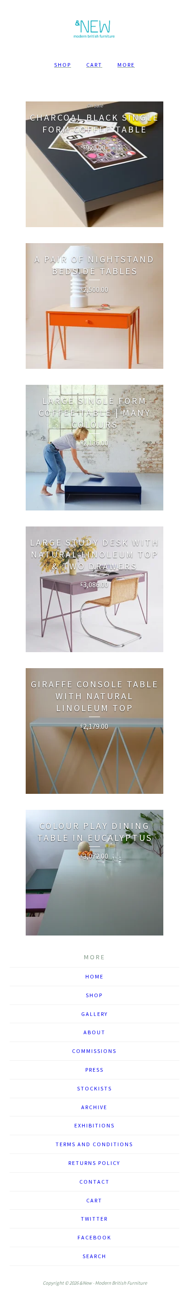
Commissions (94, 1050)
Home (94, 976)
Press (94, 1069)
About (94, 1032)
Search (94, 1256)
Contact (94, 1181)
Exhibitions (94, 1125)
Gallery (94, 1013)
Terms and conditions (94, 1144)
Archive (94, 1107)
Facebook (94, 1237)
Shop (62, 64)
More (126, 64)
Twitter (94, 1218)
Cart (94, 64)
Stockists (94, 1088)
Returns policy (94, 1162)
